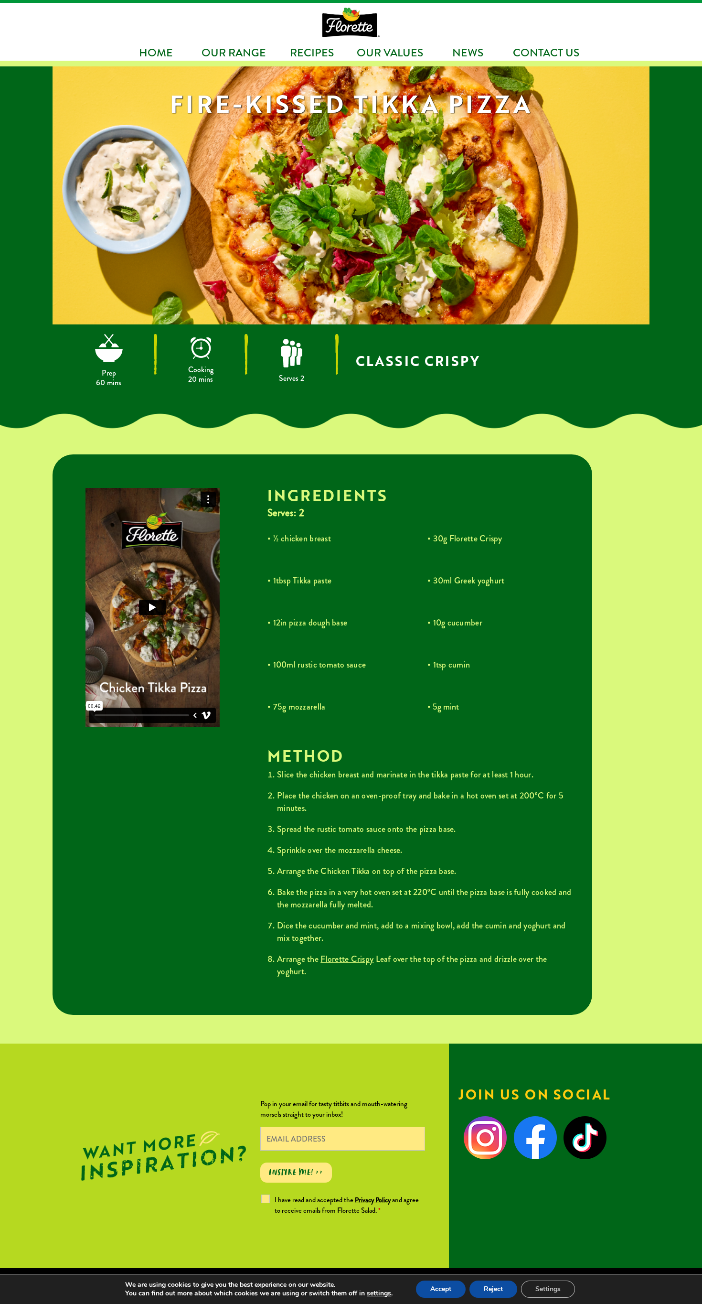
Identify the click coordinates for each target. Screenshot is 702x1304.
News (467, 52)
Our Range (234, 52)
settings (379, 1293)
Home (156, 52)
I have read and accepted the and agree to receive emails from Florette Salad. (347, 1205)
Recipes (312, 52)
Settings (548, 1288)
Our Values (390, 52)
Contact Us (546, 52)
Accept (440, 1288)
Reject (493, 1288)
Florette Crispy (346, 959)
